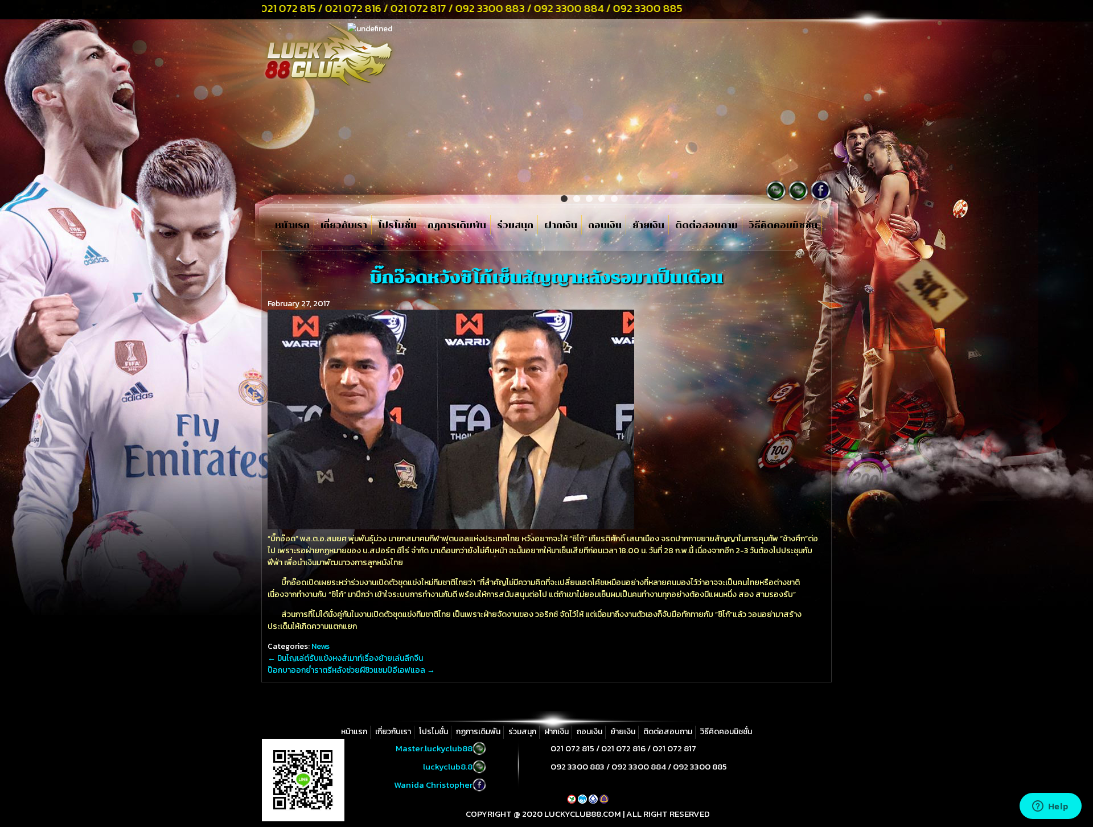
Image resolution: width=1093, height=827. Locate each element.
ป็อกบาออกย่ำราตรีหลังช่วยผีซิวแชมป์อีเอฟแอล (351, 670)
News (320, 646)
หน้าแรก (292, 225)
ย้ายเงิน (648, 225)
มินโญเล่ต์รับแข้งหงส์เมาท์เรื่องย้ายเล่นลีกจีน (345, 658)
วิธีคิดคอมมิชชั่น (783, 225)
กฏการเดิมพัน (457, 225)
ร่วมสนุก (515, 225)
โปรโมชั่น (397, 225)
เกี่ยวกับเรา (343, 225)
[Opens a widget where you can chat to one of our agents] (1050, 807)
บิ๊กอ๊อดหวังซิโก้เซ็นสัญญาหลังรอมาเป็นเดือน (546, 277)
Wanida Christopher (433, 784)
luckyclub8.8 (447, 766)
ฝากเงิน (560, 225)
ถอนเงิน (605, 225)
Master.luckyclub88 (434, 748)
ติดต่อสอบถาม (706, 225)
